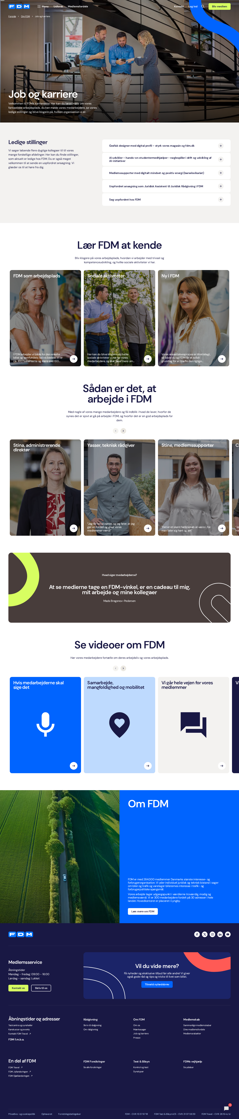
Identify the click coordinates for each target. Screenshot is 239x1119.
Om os (136, 1025)
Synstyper (138, 1071)
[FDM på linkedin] (220, 934)
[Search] (203, 6)
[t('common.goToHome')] (20, 934)
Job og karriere (140, 1033)
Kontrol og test (140, 1067)
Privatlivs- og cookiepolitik (21, 1114)
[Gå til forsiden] (19, 6)
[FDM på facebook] (197, 934)
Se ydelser (188, 1067)
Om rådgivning (90, 1029)
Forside (12, 16)
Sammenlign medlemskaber (197, 1025)
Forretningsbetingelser (69, 1114)
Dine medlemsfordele (194, 1029)
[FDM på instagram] (212, 934)
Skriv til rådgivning (92, 1025)
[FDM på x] (205, 934)
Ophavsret (46, 1114)
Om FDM (25, 16)
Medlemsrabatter (192, 1033)
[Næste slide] (123, 431)
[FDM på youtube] (228, 934)
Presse (136, 1037)
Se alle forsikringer (92, 1067)
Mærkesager (139, 1029)
